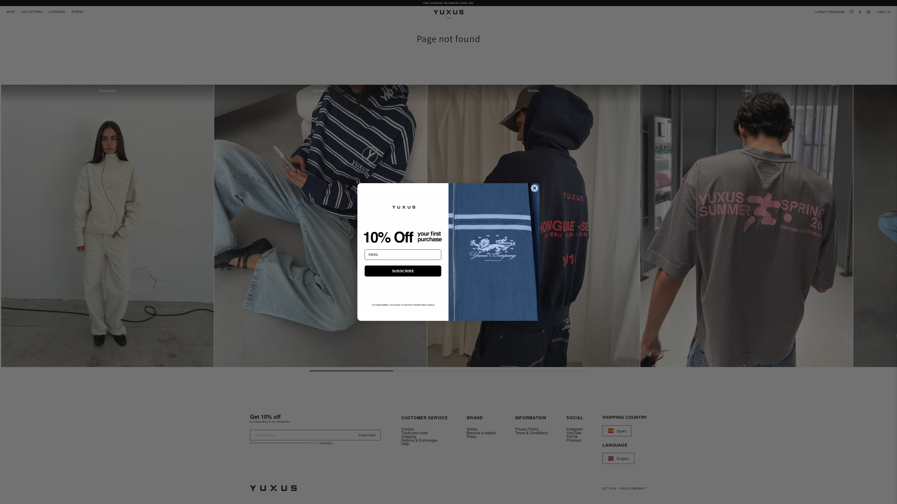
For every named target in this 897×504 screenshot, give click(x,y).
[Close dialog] (534, 188)
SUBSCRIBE (403, 271)
